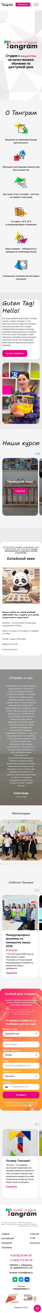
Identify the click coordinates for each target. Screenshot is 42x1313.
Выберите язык (10, 1029)
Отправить (21, 1095)
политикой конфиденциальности (22, 1105)
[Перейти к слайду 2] (3, 801)
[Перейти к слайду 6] (12, 801)
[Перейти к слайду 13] (29, 801)
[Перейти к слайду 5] (10, 801)
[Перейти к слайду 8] (17, 801)
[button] (36, 4)
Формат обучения (11, 1050)
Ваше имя (7, 1040)
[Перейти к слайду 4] (8, 801)
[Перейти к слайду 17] (38, 801)
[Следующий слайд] (40, 737)
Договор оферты (21, 1289)
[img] (7, 4)
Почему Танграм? (18, 1161)
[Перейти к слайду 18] (40, 801)
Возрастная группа (12, 1071)
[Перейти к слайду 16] (36, 801)
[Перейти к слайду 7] (15, 801)
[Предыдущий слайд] (1, 737)
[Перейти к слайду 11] (24, 801)
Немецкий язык (20, 482)
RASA (26, 1307)
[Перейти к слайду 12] (26, 801)
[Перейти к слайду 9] (19, 801)
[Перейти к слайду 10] (22, 801)
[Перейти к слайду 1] (1, 801)
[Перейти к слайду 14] (31, 801)
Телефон (7, 1082)
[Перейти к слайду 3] (5, 801)
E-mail (5, 1061)
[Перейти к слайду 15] (33, 801)
